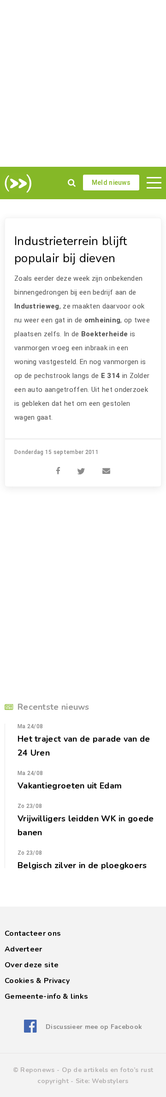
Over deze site (32, 965)
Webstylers (110, 1081)
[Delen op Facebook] (58, 466)
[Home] (16, 183)
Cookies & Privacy (37, 981)
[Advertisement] (83, 83)
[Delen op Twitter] (81, 466)
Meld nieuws (111, 182)
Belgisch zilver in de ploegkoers (82, 865)
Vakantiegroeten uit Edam (70, 785)
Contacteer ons (33, 933)
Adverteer (23, 949)
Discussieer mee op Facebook (94, 1026)
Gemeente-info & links (46, 996)
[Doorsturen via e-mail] (106, 466)
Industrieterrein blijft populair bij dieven (70, 249)
